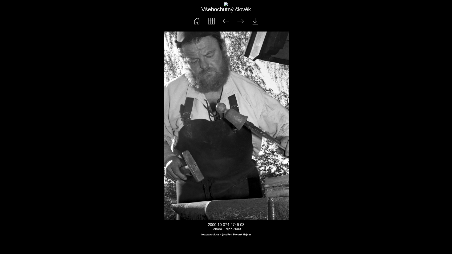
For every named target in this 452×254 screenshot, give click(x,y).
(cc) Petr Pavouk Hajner (236, 234)
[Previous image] (188, 125)
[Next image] (251, 125)
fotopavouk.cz (210, 234)
